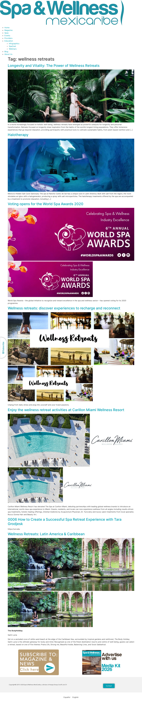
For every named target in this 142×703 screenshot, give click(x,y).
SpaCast (12, 46)
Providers (8, 38)
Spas (6, 33)
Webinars (13, 49)
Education (8, 41)
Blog (6, 51)
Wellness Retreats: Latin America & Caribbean (46, 534)
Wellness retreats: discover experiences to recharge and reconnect (64, 308)
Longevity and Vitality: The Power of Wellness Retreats (54, 65)
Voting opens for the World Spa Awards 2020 (45, 204)
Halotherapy (18, 135)
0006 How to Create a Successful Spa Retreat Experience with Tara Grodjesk (64, 521)
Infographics (14, 43)
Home (6, 27)
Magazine (8, 30)
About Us (8, 54)
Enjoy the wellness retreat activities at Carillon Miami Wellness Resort (66, 410)
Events (7, 35)
